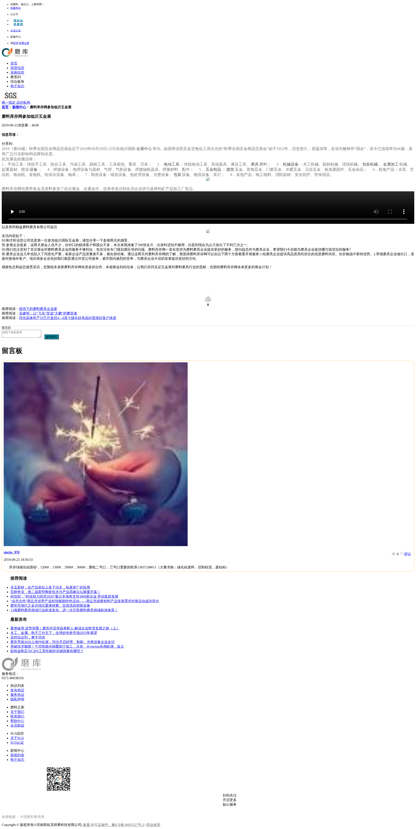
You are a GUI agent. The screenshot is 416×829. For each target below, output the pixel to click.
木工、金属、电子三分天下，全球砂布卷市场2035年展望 (53, 633)
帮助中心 (17, 721)
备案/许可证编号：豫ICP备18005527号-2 (113, 825)
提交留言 (51, 336)
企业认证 (15, 30)
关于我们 (17, 712)
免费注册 (24, 43)
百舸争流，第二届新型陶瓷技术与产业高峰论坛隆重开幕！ (55, 592)
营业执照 (153, 825)
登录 (15, 43)
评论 (407, 554)
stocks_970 (12, 552)
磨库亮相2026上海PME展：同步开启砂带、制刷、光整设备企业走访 (62, 642)
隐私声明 (17, 699)
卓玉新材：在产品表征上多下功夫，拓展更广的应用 (50, 587)
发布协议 (17, 690)
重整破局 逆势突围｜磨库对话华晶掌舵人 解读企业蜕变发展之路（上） (65, 628)
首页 (13, 63)
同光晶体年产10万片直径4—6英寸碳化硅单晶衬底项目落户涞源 (67, 318)
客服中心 (15, 36)
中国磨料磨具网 (32, 817)
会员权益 (17, 725)
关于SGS (17, 738)
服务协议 (17, 695)
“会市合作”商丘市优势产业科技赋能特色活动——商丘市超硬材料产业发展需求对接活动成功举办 (84, 601)
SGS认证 (17, 742)
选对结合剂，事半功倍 (27, 637)
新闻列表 (17, 755)
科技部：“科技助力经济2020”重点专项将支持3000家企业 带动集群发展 (64, 596)
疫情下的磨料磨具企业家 (38, 309)
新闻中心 (19, 107)
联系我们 (17, 716)
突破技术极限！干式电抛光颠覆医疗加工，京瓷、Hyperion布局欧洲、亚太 (67, 646)
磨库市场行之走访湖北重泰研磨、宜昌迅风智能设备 (50, 605)
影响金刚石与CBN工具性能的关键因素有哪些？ (47, 651)
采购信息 (17, 72)
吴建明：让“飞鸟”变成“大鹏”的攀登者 (48, 313)
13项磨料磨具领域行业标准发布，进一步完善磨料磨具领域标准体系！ (64, 610)
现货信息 (17, 68)
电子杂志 (17, 86)
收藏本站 (15, 8)
